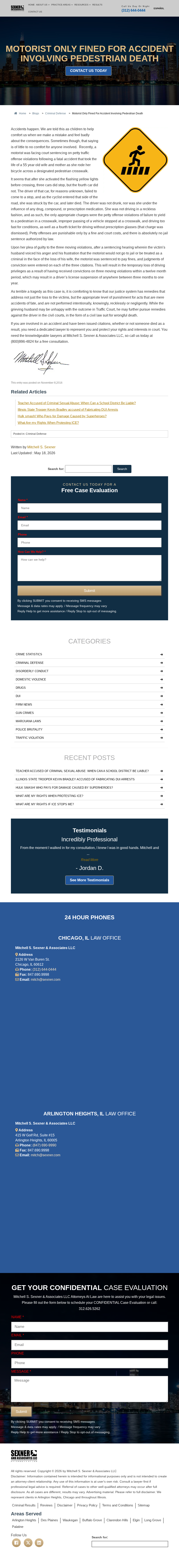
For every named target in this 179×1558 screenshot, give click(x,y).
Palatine (17, 1526)
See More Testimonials (89, 880)
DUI (18, 696)
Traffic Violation (30, 737)
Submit (89, 591)
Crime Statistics (29, 654)
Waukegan (70, 1520)
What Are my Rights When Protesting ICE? (48, 422)
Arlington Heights (24, 1520)
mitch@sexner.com (45, 979)
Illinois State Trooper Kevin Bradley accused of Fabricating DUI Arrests (68, 409)
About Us (41, 4)
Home (31, 4)
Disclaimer (64, 1505)
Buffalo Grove (92, 1520)
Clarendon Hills (117, 1520)
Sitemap (144, 1505)
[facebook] (16, 1542)
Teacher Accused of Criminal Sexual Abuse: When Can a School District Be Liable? (77, 403)
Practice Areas (61, 4)
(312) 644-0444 (133, 10)
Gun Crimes (25, 713)
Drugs (21, 687)
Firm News (24, 704)
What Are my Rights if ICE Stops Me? (45, 804)
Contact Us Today (88, 71)
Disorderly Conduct (32, 671)
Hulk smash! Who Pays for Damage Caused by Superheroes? (62, 416)
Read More (89, 860)
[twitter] (28, 1542)
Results (97, 4)
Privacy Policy (87, 1505)
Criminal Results (24, 1505)
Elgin (136, 1520)
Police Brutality (29, 729)
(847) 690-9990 (44, 1145)
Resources (81, 4)
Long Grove (152, 1520)
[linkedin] (39, 1542)
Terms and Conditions (117, 1505)
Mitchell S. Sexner (41, 447)
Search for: (56, 469)
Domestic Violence (31, 679)
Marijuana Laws (28, 721)
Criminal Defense (30, 662)
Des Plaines (49, 1520)
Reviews (46, 1505)
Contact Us (35, 11)
